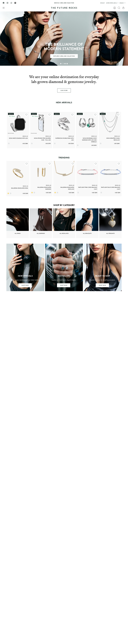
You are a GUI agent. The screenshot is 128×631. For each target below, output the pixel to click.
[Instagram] (7, 3)
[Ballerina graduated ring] (17, 172)
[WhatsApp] (11, 3)
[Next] (87, 2)
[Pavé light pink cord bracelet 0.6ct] (87, 172)
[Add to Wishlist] (26, 114)
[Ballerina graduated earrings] (41, 172)
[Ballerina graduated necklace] (64, 172)
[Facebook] (4, 3)
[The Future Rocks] (64, 8)
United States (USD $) (111, 3)
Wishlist (102, 3)
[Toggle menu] (4, 8)
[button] (61, 64)
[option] (64, 38)
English (122, 3)
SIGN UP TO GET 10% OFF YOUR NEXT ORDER (64, 3)
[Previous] (40, 2)
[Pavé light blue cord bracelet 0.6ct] (110, 172)
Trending (64, 157)
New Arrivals (64, 102)
